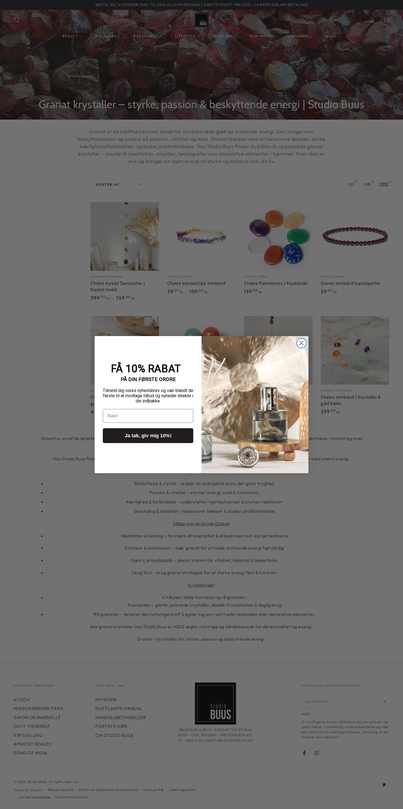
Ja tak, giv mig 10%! (148, 435)
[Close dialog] (301, 343)
